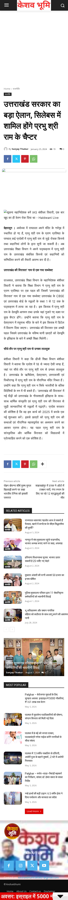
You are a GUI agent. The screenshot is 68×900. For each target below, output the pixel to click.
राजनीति (16, 88)
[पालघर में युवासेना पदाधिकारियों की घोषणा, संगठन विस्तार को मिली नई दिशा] (13, 719)
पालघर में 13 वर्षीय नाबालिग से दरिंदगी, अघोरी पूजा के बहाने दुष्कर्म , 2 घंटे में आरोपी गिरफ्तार (44, 757)
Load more (33, 811)
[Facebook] (7, 159)
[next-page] (12, 629)
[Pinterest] (25, 159)
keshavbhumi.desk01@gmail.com (38, 877)
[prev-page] (6, 629)
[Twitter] (16, 159)
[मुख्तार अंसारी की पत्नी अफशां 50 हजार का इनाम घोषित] (13, 579)
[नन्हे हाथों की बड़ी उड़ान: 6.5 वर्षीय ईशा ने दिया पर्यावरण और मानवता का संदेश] (13, 798)
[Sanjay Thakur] (6, 149)
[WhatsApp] (33, 159)
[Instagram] (21, 866)
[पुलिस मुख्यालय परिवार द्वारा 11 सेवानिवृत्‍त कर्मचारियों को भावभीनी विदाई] (13, 597)
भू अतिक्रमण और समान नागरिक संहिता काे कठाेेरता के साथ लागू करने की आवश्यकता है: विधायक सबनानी (33, 663)
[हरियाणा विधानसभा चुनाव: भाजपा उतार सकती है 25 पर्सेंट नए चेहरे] (13, 562)
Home (7, 88)
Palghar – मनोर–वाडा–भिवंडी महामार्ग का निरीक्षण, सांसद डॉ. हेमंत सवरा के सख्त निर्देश (44, 777)
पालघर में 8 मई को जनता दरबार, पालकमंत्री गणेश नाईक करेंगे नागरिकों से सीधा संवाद (43, 737)
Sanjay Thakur (20, 148)
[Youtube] (44, 866)
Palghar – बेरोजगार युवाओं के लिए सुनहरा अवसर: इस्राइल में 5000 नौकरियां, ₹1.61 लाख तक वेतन (44, 698)
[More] (42, 464)
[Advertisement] (34, 47)
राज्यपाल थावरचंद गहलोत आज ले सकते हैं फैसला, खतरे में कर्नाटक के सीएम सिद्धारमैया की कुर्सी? (44, 524)
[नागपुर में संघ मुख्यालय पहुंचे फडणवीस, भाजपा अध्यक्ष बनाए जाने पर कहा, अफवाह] (13, 544)
